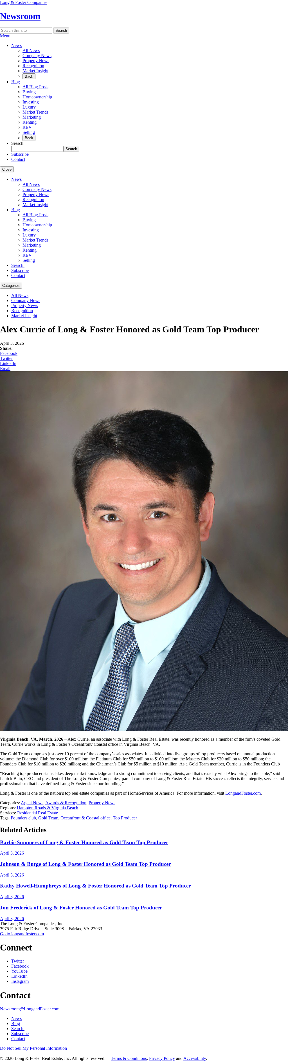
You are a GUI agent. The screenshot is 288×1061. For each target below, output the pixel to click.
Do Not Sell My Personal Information (33, 1048)
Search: (17, 265)
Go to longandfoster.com (22, 933)
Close (7, 169)
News (16, 45)
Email (5, 368)
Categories (11, 285)
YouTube (19, 971)
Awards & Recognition (65, 802)
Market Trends (35, 112)
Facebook (8, 353)
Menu (5, 35)
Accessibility (194, 1058)
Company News (36, 55)
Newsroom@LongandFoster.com (29, 1008)
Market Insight (35, 70)
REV (27, 127)
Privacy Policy (162, 1058)
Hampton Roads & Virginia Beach (47, 807)
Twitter (6, 358)
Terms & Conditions (129, 1058)
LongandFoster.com (243, 793)
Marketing (31, 117)
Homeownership (37, 96)
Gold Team (48, 818)
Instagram (20, 981)
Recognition (33, 65)
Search (61, 30)
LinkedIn (8, 363)
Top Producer (125, 818)
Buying (29, 91)
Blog (15, 81)
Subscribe (20, 154)
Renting (29, 122)
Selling (28, 132)
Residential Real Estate (37, 812)
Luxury (29, 107)
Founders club (23, 818)
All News (31, 50)
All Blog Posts (35, 86)
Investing (30, 102)
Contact (18, 159)
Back (29, 76)
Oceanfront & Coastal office (85, 818)
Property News (35, 60)
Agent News (32, 802)
